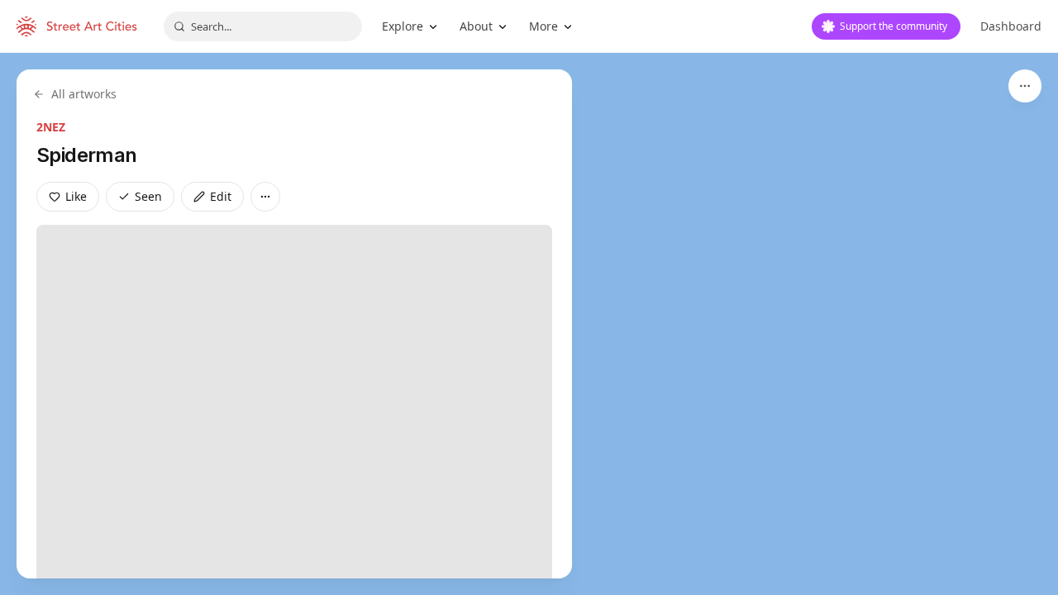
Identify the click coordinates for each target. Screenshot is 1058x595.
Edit (220, 196)
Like (76, 196)
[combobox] (263, 26)
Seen (148, 196)
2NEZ (50, 127)
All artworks (84, 94)
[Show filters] (1024, 85)
